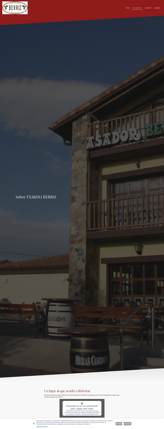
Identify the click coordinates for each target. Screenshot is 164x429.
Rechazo (127, 423)
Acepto (118, 423)
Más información (42, 426)
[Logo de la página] (15, 7)
